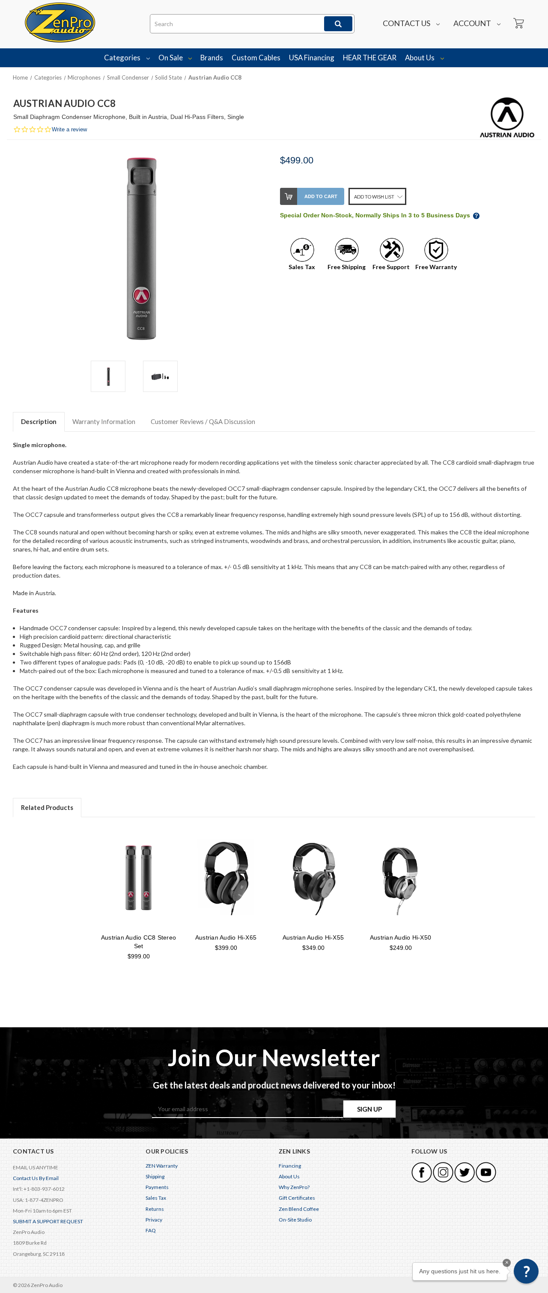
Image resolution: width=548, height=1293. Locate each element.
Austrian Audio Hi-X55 (313, 937)
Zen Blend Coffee (299, 1209)
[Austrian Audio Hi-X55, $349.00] (313, 877)
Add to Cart (320, 196)
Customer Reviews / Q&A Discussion (203, 421)
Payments (157, 1187)
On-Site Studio (295, 1219)
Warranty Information (103, 421)
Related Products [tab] (47, 807)
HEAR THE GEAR (369, 57)
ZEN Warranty (162, 1166)
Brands (211, 57)
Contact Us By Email (36, 1178)
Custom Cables (256, 57)
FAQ (151, 1230)
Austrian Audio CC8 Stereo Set (138, 941)
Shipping (155, 1176)
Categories (123, 57)
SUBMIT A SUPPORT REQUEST (48, 1221)
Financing (290, 1166)
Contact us (407, 23)
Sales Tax (156, 1198)
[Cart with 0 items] (518, 23)
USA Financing (311, 57)
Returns (155, 1209)
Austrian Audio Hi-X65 (225, 937)
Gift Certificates (297, 1198)
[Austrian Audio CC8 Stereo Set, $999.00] (138, 877)
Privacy (154, 1219)
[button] (526, 1271)
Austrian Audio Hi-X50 (400, 937)
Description (39, 421)
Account (472, 23)
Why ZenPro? (294, 1187)
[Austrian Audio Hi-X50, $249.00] (400, 877)
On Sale (171, 57)
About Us (420, 57)
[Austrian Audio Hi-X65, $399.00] (226, 877)
